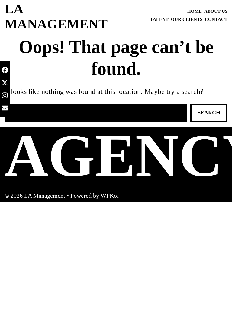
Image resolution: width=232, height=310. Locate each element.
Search (209, 113)
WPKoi (110, 195)
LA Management (56, 16)
